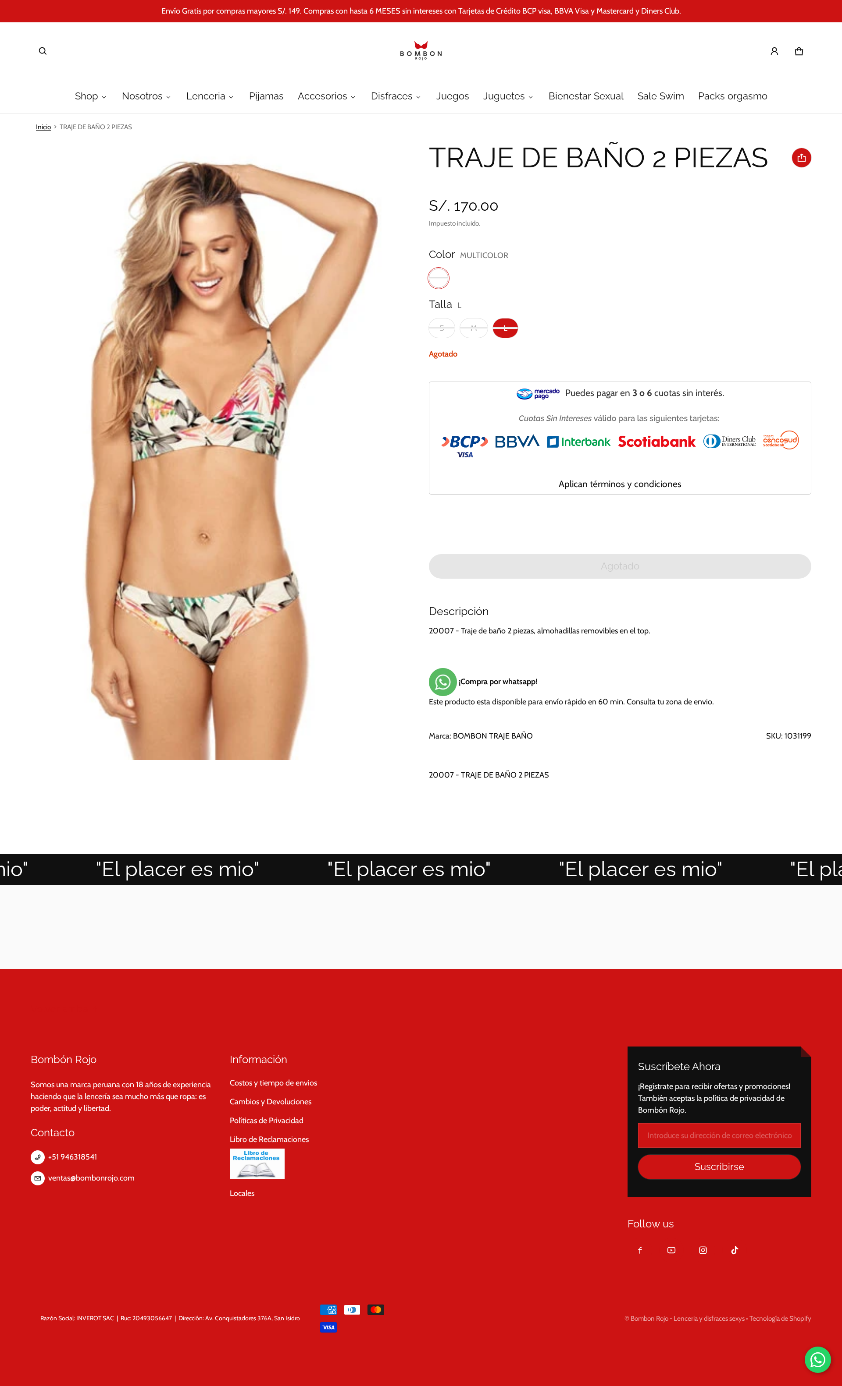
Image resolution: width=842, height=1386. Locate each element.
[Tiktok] (734, 1250)
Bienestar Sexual (586, 96)
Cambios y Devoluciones (270, 1102)
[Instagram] (703, 1250)
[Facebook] (640, 1250)
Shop (86, 96)
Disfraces (392, 96)
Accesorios (322, 96)
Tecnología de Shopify (780, 1318)
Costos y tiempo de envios (273, 1083)
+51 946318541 (72, 1157)
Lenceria (205, 96)
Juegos (452, 96)
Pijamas (266, 96)
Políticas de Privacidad (266, 1120)
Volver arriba (59, 1009)
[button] (43, 51)
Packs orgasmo (732, 96)
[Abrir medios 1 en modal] (207, 450)
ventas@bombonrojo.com (91, 1178)
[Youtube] (671, 1250)
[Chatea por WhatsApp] (818, 1360)
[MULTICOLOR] (438, 278)
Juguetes (504, 96)
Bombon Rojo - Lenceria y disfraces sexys (688, 1318)
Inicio (43, 127)
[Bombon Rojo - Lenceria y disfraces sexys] (421, 51)
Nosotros (142, 96)
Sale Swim (661, 96)
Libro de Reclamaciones (269, 1139)
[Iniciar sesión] (774, 51)
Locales (242, 1193)
